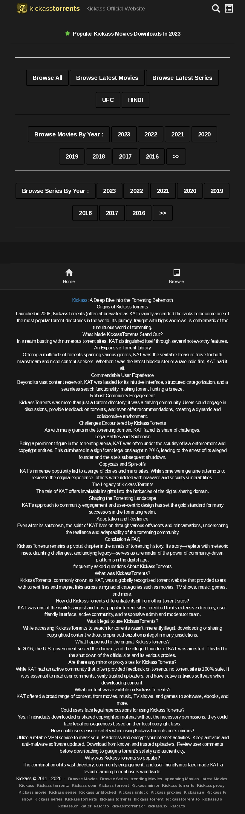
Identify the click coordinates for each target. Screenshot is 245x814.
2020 (204, 134)
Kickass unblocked (97, 792)
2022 (150, 134)
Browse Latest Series (182, 77)
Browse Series (114, 779)
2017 (125, 156)
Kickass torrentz (53, 785)
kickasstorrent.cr (128, 806)
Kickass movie (32, 792)
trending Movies (146, 779)
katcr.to (101, 806)
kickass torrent (148, 799)
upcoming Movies (182, 779)
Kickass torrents (178, 785)
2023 (124, 134)
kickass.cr (68, 806)
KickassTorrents (81, 799)
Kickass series (63, 792)
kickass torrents (115, 799)
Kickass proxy (210, 785)
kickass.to (212, 799)
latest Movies (214, 779)
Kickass (80, 300)
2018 (98, 156)
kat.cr (85, 806)
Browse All (47, 77)
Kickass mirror (145, 785)
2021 (177, 134)
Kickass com (84, 785)
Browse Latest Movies (107, 77)
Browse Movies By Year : (68, 134)
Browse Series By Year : (55, 191)
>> (176, 156)
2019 (71, 156)
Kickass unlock (133, 792)
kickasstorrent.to (183, 799)
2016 (152, 156)
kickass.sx (158, 806)
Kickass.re (194, 792)
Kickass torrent (114, 785)
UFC (108, 100)
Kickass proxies (166, 792)
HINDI (135, 100)
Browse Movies (83, 779)
